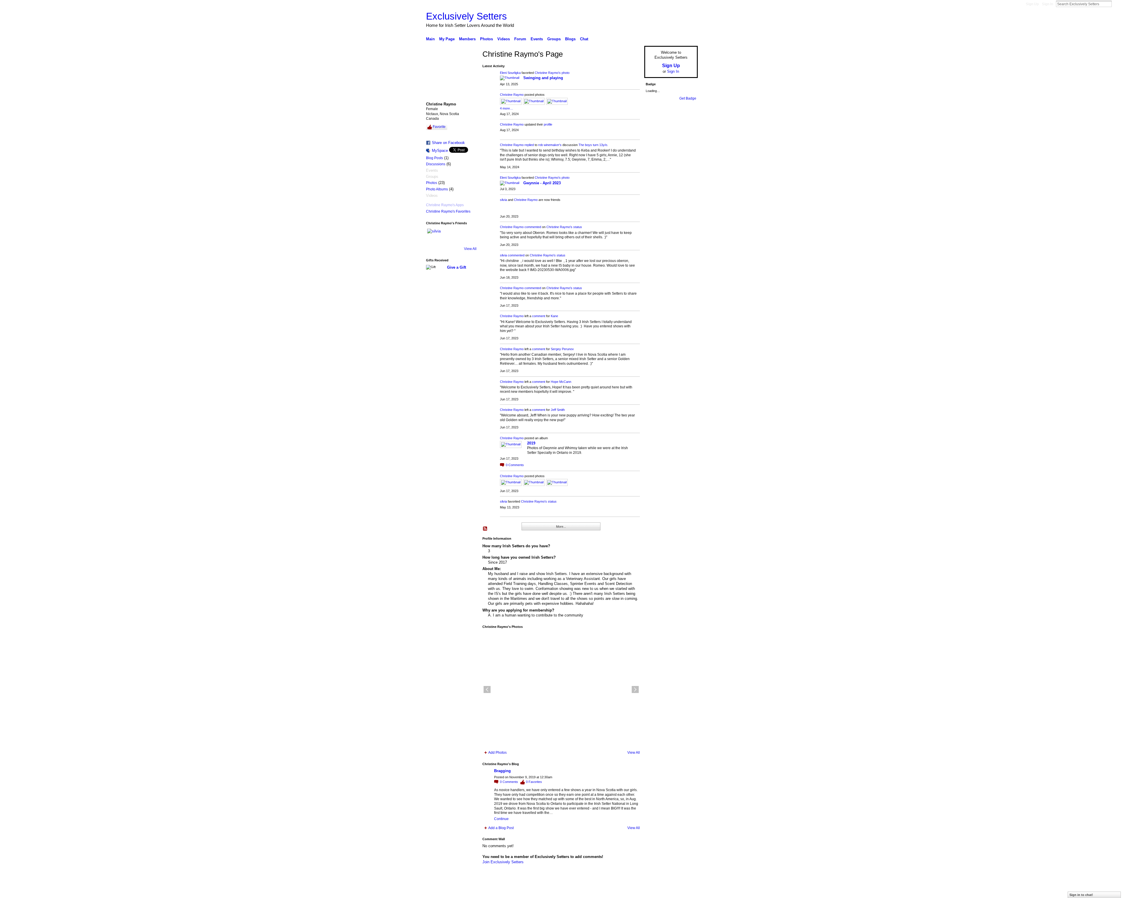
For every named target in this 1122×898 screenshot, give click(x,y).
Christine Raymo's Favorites (448, 211)
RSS (485, 528)
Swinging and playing (543, 78)
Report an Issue (654, 891)
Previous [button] (487, 689)
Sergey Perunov (562, 349)
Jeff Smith (558, 409)
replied (529, 145)
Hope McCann (561, 381)
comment (538, 316)
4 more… (506, 108)
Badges (631, 891)
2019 (531, 443)
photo (565, 72)
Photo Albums (437, 189)
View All (470, 249)
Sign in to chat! (1081, 895)
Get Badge (687, 98)
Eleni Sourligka (510, 72)
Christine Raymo (512, 94)
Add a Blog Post (501, 828)
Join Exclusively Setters (503, 862)
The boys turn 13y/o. (593, 145)
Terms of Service (684, 891)
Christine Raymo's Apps (445, 205)
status (577, 227)
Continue (501, 819)
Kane (554, 316)
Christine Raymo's (548, 72)
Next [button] (635, 689)
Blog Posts (434, 158)
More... (561, 526)
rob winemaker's (550, 145)
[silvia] (434, 236)
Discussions (435, 164)
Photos (431, 183)
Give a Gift (456, 267)
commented (532, 227)
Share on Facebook (448, 142)
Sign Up (1032, 4)
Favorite (439, 127)
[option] (561, 689)
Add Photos (497, 753)
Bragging (502, 771)
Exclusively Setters (466, 16)
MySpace (440, 150)
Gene (461, 891)
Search (1116, 3)
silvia (503, 200)
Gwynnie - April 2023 (542, 183)
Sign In (1047, 4)
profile (548, 124)
